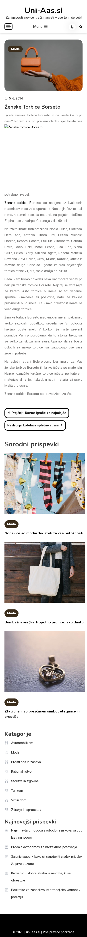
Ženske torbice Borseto (22, 203)
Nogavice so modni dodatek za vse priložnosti (43, 533)
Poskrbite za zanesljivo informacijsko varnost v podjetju (45, 893)
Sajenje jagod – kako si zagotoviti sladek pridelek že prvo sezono (46, 860)
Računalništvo (21, 772)
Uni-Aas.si (43, 11)
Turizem (17, 791)
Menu (38, 26)
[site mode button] (72, 27)
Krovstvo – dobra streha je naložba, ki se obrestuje (41, 876)
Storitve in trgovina (25, 781)
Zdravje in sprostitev (26, 810)
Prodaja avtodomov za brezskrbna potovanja (44, 847)
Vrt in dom (19, 800)
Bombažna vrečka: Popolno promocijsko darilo (44, 622)
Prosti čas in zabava (26, 762)
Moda (15, 49)
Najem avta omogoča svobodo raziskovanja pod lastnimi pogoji (46, 834)
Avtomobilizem (22, 743)
